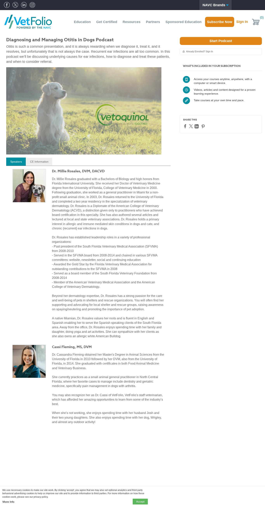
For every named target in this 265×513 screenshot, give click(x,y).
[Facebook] (185, 126)
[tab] (16, 162)
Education (82, 22)
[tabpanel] (88, 298)
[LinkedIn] (197, 126)
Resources (131, 22)
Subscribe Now (219, 22)
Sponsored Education (183, 22)
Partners (153, 22)
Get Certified (106, 22)
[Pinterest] (203, 126)
